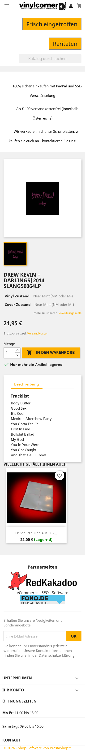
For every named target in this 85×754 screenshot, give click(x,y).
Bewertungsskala (69, 313)
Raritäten (65, 43)
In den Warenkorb (51, 352)
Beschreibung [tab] (26, 384)
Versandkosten (37, 333)
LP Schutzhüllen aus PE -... (36, 533)
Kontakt (11, 740)
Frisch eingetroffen (51, 24)
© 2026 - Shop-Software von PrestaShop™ (37, 747)
